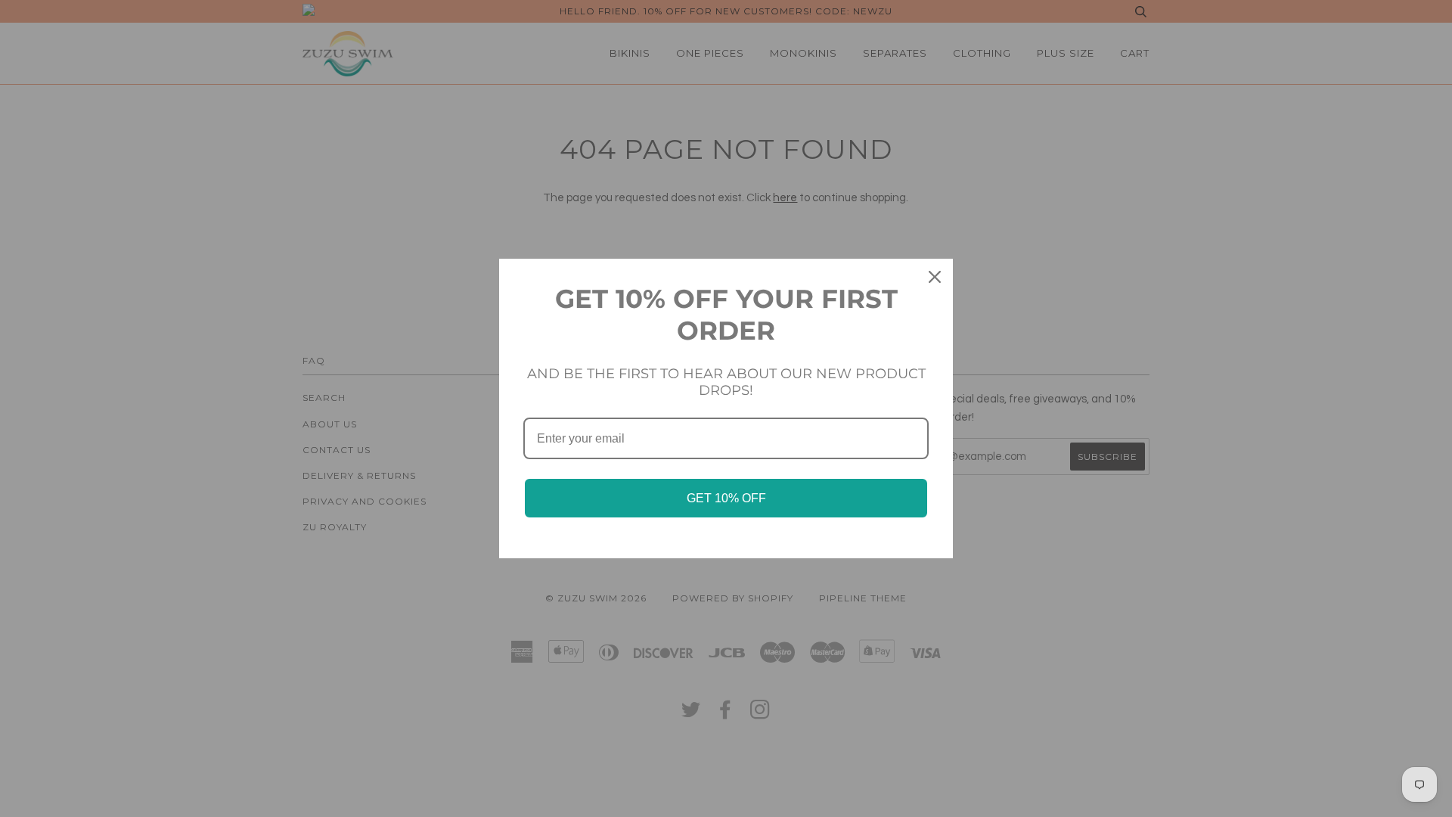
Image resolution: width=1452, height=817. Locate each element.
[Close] (935, 277)
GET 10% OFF (726, 498)
